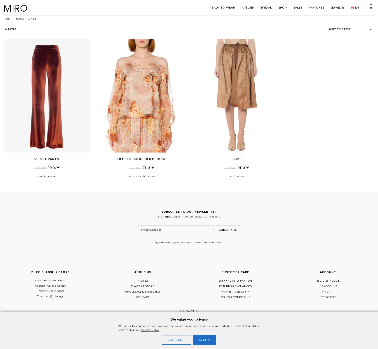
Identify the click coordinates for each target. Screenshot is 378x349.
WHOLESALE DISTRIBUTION (142, 291)
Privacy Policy (150, 329)
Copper (32, 19)
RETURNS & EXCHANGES (235, 286)
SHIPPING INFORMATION (235, 280)
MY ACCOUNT (328, 286)
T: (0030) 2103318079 (50, 291)
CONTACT (142, 297)
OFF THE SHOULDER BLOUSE (141, 159)
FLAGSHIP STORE (142, 286)
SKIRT (236, 159)
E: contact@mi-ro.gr (50, 296)
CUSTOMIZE (176, 340)
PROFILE (143, 280)
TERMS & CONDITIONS (235, 297)
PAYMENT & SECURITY (235, 291)
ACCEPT (204, 340)
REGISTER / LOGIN (328, 280)
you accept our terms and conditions (199, 242)
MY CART (328, 291)
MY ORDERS (328, 297)
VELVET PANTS (46, 159)
